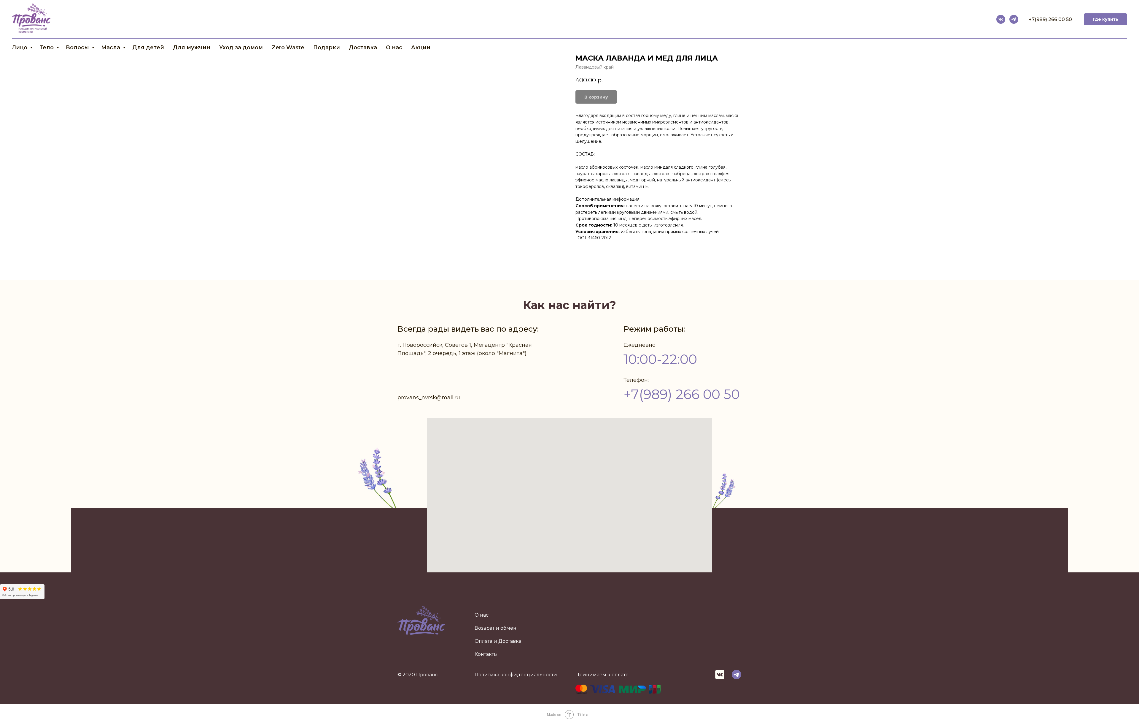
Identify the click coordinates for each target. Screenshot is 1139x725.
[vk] (1000, 19)
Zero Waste (288, 47)
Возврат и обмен (495, 628)
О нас (394, 47)
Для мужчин (191, 47)
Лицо (20, 47)
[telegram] (1013, 19)
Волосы (78, 47)
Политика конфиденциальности (516, 674)
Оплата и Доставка (498, 641)
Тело (47, 47)
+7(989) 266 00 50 (1050, 19)
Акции (420, 47)
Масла (111, 47)
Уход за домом (241, 47)
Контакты (486, 654)
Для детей (148, 47)
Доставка (363, 47)
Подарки (326, 47)
